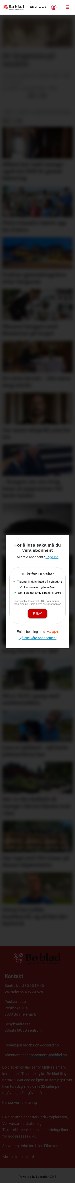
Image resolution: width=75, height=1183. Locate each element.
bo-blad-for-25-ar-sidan (52, 112)
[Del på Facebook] (31, 95)
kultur (23, 112)
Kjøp (37, 613)
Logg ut (27, 1156)
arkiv (8, 112)
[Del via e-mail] (43, 95)
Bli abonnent (38, 7)
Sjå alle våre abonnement (37, 638)
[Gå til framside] (14, 7)
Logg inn (54, 7)
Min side (10, 1156)
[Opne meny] (68, 7)
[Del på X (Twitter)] (37, 95)
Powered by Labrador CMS (37, 1177)
